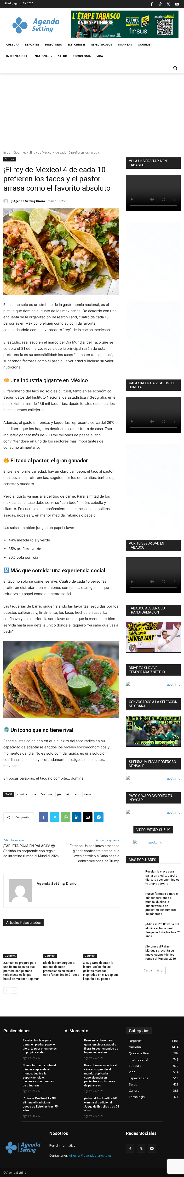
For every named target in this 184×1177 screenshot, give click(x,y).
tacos (88, 794)
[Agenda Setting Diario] (6, 201)
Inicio (7, 152)
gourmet (63, 794)
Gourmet (20, 152)
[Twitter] (168, 4)
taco (77, 794)
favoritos (46, 794)
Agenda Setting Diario (29, 201)
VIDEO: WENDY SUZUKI (153, 830)
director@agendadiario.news (90, 1155)
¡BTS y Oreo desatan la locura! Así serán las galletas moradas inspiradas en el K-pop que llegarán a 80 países (101, 971)
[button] (175, 67)
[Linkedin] (76, 817)
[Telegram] (99, 817)
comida (22, 794)
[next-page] (14, 990)
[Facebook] (151, 4)
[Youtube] (177, 4)
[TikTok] (160, 4)
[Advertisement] (92, 109)
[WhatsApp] (65, 817)
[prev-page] (6, 990)
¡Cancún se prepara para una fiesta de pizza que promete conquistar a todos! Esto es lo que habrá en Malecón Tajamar (21, 971)
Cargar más (152, 970)
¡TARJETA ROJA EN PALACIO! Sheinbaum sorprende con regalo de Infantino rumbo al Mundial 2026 (31, 851)
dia (34, 794)
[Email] (87, 817)
